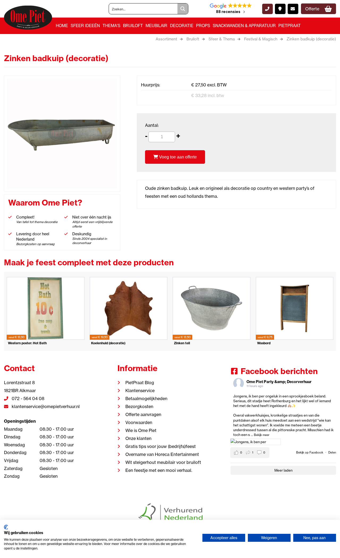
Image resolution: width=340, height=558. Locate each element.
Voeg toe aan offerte (177, 157)
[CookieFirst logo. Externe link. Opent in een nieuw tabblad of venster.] (6, 527)
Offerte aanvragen (143, 414)
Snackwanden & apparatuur (244, 25)
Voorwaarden (138, 422)
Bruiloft (133, 25)
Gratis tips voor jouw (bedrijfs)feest (160, 446)
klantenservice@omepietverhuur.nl (45, 406)
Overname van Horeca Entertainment (162, 454)
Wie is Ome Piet (140, 430)
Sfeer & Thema (222, 39)
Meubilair (156, 25)
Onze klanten (138, 438)
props (203, 25)
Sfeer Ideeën (85, 25)
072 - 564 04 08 (27, 398)
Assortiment (166, 39)
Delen (332, 452)
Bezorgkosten (139, 406)
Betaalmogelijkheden (146, 398)
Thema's (111, 25)
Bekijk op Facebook (310, 452)
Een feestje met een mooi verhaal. (158, 470)
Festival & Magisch (260, 39)
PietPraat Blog (139, 382)
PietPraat (289, 25)
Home (62, 25)
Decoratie (181, 25)
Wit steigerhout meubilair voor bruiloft (163, 462)
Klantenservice (140, 390)
